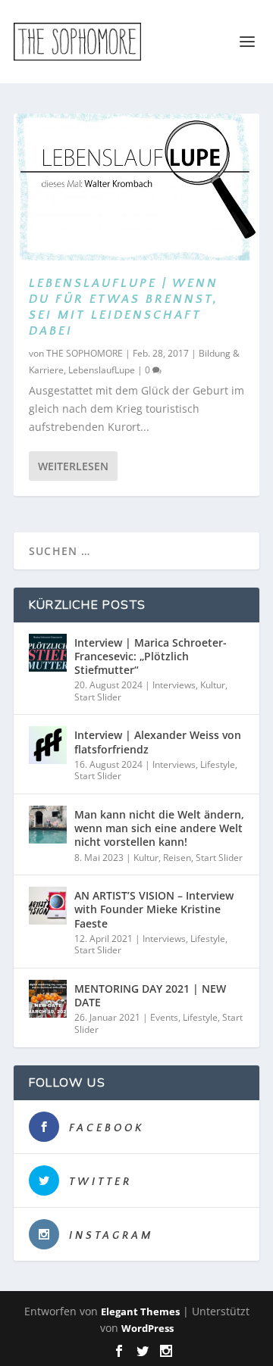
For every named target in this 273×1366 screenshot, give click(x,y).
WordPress (147, 1328)
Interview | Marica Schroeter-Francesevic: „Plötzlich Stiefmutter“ (150, 656)
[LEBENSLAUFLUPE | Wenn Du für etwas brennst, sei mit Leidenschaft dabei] (136, 187)
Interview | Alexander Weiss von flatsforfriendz (157, 742)
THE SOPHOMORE (84, 353)
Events (164, 1017)
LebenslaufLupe (101, 369)
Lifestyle (217, 764)
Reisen (177, 857)
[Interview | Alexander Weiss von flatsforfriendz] (48, 745)
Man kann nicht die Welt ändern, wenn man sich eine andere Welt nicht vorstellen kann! (159, 828)
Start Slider (97, 697)
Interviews (174, 684)
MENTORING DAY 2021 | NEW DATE (150, 995)
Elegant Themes (140, 1311)
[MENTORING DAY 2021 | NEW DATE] (48, 999)
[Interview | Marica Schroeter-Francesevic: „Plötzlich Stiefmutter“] (48, 653)
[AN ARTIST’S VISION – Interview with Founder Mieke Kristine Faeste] (48, 906)
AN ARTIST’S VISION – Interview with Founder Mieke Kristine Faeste (154, 909)
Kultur (212, 684)
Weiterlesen (73, 466)
